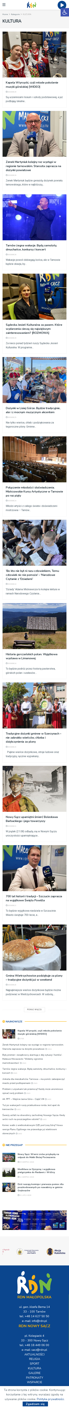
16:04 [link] (49, 1049)
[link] (65, 12)
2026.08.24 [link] (11, 501)
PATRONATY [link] (34, 1378)
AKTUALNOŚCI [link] (34, 1354)
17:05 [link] (21, 1039)
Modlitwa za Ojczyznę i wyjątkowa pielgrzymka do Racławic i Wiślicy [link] (36, 1171)
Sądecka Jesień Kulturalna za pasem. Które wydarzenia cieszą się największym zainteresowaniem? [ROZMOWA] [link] (34, 329)
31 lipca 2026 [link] (25, 1195)
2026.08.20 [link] (11, 985)
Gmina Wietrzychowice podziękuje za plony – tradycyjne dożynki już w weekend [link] (34, 978)
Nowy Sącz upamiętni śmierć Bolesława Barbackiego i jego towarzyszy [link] (32, 819)
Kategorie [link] (15, 14)
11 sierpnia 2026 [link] (26, 1177)
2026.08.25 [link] (11, 417)
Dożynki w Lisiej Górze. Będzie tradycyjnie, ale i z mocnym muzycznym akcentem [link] (33, 410)
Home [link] (5, 14)
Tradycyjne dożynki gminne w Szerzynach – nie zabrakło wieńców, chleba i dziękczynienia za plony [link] (33, 738)
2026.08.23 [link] (11, 747)
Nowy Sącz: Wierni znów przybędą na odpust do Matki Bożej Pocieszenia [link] (38, 1156)
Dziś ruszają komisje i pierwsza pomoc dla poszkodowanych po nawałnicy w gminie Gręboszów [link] (41, 1187)
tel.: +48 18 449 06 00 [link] (34, 1345)
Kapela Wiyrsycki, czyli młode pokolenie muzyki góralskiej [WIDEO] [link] (32, 85)
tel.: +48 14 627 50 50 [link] (34, 1316)
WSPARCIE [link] (34, 1382)
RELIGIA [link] (34, 1359)
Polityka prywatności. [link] (50, 1399)
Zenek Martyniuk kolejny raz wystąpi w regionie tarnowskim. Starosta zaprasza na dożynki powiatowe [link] (33, 166)
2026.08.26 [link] (11, 92)
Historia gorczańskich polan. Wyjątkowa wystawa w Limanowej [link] (31, 656)
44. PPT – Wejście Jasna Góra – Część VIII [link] (23, 1099)
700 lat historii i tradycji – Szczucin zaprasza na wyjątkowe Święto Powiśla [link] (34, 898)
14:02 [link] (49, 1099)
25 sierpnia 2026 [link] (26, 1162)
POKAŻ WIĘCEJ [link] (34, 1009)
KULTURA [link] (27, 14)
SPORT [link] (34, 1364)
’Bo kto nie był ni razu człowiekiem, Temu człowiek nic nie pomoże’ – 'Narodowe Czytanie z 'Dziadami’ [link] (32, 575)
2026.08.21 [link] (11, 826)
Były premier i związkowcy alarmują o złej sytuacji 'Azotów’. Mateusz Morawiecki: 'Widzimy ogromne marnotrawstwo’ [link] (32, 1059)
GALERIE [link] (35, 1373)
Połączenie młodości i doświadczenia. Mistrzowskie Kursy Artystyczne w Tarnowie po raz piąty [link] (34, 492)
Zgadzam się (35, 1404)
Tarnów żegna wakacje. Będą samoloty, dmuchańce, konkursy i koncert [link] (31, 247)
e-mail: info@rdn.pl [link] (34, 1321)
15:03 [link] (24, 1063)
